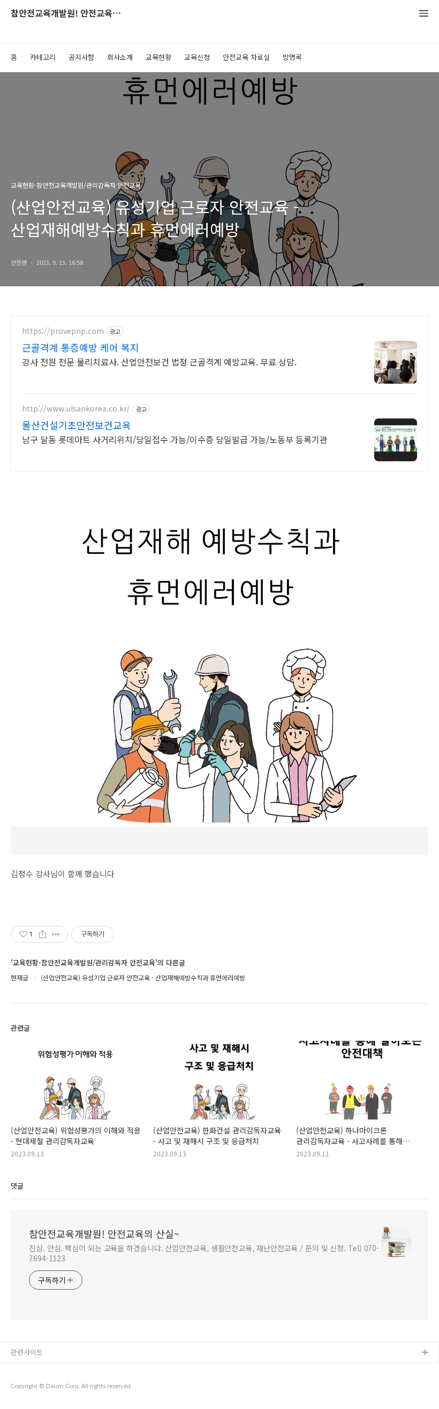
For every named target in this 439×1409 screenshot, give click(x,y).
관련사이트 (27, 1352)
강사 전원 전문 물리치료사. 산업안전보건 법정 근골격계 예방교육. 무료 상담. (159, 361)
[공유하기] (42, 934)
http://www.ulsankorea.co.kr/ (76, 408)
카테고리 (43, 57)
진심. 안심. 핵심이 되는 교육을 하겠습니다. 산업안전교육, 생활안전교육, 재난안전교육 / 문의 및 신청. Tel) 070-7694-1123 (204, 1253)
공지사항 (81, 57)
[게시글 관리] (56, 934)
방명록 (292, 57)
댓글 (17, 1185)
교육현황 (158, 57)
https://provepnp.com (63, 331)
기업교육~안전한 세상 (43, 1387)
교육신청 (197, 57)
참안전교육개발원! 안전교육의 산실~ (69, 13)
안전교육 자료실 (246, 57)
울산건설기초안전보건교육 (76, 424)
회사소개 (120, 57)
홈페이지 (24, 1370)
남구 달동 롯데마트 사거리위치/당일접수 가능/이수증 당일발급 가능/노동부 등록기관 (175, 439)
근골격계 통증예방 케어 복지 (80, 347)
